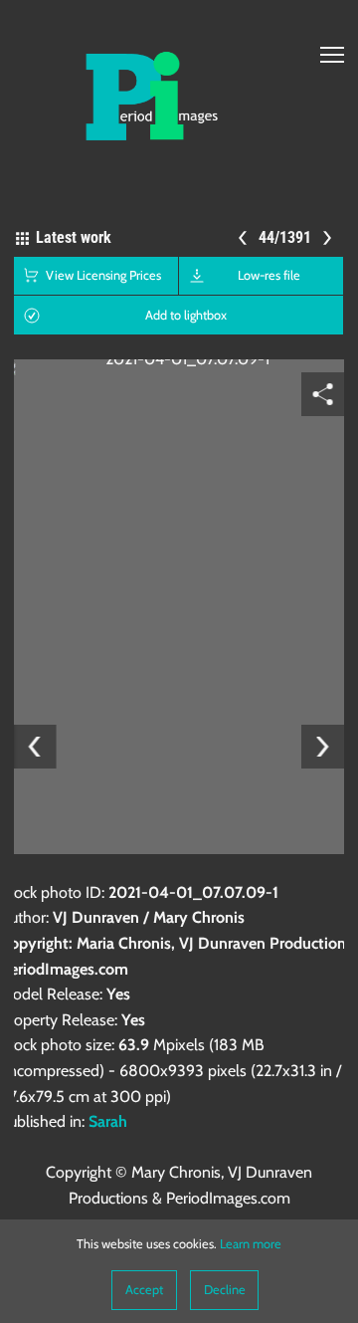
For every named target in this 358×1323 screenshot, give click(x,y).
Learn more (250, 1243)
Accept (144, 1289)
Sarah (108, 1121)
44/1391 (286, 237)
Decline (225, 1289)
